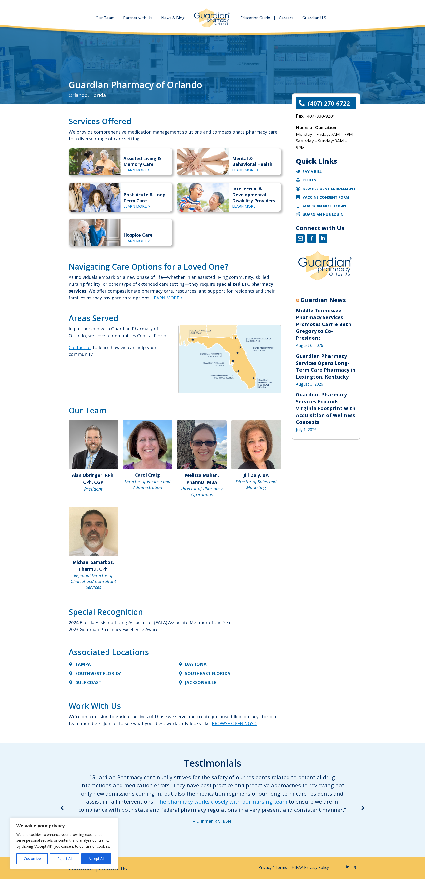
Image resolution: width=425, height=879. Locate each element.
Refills (309, 179)
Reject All (64, 858)
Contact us (80, 347)
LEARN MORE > (136, 169)
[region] (64, 843)
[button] (62, 807)
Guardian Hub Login (323, 214)
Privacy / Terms (273, 867)
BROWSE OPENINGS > (234, 723)
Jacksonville (200, 682)
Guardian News (323, 300)
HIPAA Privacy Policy (311, 867)
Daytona (196, 664)
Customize (32, 858)
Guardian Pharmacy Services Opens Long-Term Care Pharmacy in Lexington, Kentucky (326, 366)
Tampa (83, 664)
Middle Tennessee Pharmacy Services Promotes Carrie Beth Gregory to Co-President (323, 324)
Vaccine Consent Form (326, 197)
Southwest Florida (98, 673)
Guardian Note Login (324, 205)
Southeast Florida (207, 673)
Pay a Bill (312, 171)
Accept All (96, 858)
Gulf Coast (88, 682)
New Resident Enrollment (329, 188)
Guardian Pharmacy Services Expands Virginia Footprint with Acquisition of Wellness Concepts (326, 408)
